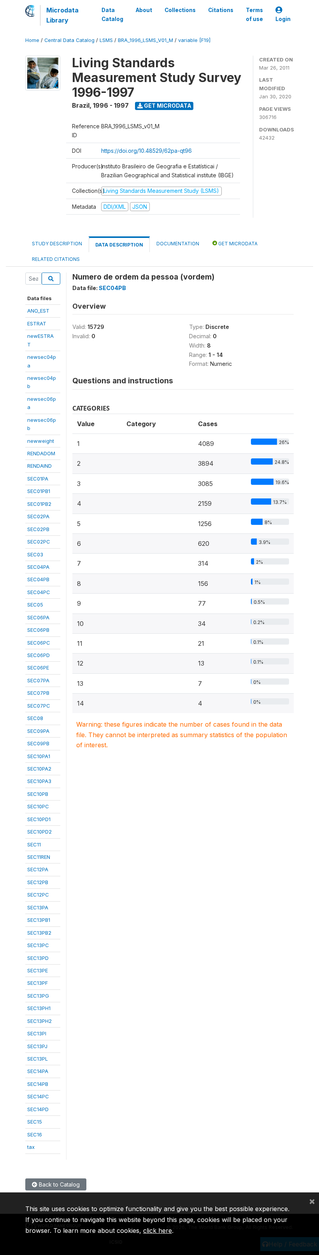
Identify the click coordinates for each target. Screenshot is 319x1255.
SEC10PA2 (39, 769)
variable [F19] (194, 40)
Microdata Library (62, 15)
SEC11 (34, 844)
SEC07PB (38, 693)
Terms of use (254, 14)
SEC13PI (36, 1033)
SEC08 (35, 718)
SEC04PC (38, 592)
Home (32, 40)
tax (31, 1147)
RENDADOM (41, 453)
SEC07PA (38, 680)
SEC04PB (38, 579)
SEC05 (35, 604)
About (144, 10)
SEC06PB (38, 630)
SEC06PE (38, 667)
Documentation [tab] (177, 243)
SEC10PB (37, 794)
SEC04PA (38, 567)
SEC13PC (38, 945)
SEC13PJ (37, 1046)
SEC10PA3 (39, 781)
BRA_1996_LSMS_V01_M (145, 40)
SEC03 (35, 554)
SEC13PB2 (39, 933)
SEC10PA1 (38, 756)
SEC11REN (38, 857)
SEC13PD (38, 958)
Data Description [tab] (119, 245)
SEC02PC (38, 541)
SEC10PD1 (39, 819)
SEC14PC (38, 1096)
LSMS (106, 40)
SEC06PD (38, 655)
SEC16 (34, 1134)
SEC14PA (37, 1071)
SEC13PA (37, 907)
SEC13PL (37, 1059)
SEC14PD (38, 1109)
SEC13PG (38, 996)
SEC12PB (37, 882)
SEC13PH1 (39, 1008)
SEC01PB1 (38, 491)
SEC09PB (38, 743)
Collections (180, 10)
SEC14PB (37, 1084)
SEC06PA (38, 617)
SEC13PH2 (39, 1021)
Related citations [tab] (56, 259)
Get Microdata (167, 105)
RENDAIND (39, 466)
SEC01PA (37, 478)
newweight (40, 441)
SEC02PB (38, 529)
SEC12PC (38, 894)
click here (157, 1230)
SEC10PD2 (39, 832)
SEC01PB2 (39, 504)
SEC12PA (37, 869)
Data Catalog (112, 14)
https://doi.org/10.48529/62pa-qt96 (146, 150)
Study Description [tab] (57, 243)
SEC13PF (37, 983)
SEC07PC (38, 706)
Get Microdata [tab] (237, 243)
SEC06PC (38, 643)
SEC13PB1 (38, 920)
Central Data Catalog (69, 40)
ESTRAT (36, 323)
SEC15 (34, 1122)
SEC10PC (38, 806)
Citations (220, 10)
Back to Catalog (58, 1184)
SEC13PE (37, 970)
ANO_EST (38, 311)
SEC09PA (38, 731)
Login (283, 19)
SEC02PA (38, 516)
